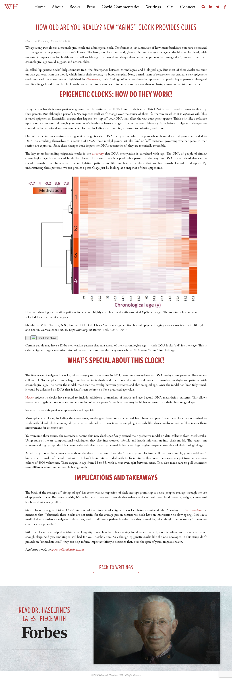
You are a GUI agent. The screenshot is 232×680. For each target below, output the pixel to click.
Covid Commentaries (120, 7)
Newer (29, 397)
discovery (98, 153)
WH (12, 7)
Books (74, 7)
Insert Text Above (47, 338)
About (57, 7)
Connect (187, 7)
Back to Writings (116, 568)
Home (39, 7)
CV (170, 7)
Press (91, 7)
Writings (153, 7)
